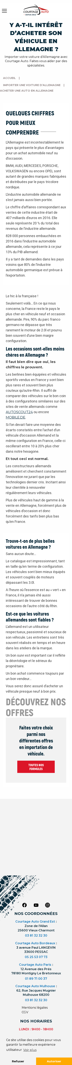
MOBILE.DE (15, 417)
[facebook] (24, 904)
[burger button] (4, 10)
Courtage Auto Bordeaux (35, 943)
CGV (25, 1012)
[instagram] (47, 904)
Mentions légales (35, 1007)
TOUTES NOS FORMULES (36, 767)
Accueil (9, 78)
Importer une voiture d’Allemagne (31, 85)
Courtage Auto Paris (35, 964)
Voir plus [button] (29, 1050)
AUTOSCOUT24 (19, 412)
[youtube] (36, 905)
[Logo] (36, 12)
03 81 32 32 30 (36, 935)
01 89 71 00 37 (36, 978)
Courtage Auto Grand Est (35, 921)
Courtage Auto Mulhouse (35, 986)
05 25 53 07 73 (36, 957)
